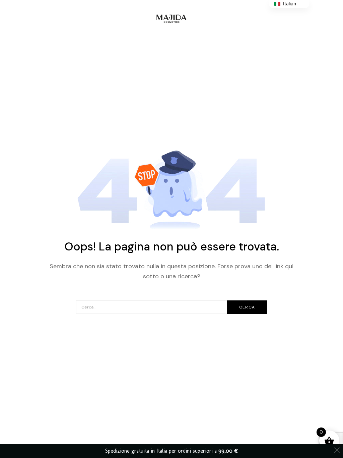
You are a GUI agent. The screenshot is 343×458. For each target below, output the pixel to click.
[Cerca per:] (171, 307)
